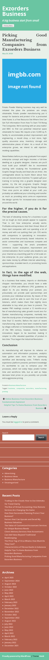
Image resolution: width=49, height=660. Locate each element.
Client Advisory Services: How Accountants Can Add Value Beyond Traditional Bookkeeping (24, 534)
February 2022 (11, 639)
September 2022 (12, 618)
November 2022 (12, 611)
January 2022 (10, 642)
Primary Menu (8, 26)
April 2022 (9, 633)
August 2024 (10, 584)
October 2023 (11, 587)
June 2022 (9, 627)
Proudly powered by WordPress (16, 656)
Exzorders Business (15, 11)
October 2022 (11, 614)
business (11, 388)
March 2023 (10, 599)
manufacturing (40, 388)
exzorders (30, 388)
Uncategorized (11, 482)
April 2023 (9, 596)
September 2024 (12, 581)
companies (20, 388)
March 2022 (10, 636)
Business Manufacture (17, 385)
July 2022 (8, 624)
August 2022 (10, 621)
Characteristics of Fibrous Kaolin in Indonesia (25, 547)
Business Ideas (11, 476)
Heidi (41, 656)
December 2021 (11, 645)
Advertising (10, 473)
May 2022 (9, 630)
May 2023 (9, 593)
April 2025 (9, 577)
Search (5, 433)
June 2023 (9, 590)
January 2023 (10, 605)
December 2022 (11, 608)
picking (5, 392)
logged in (17, 422)
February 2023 (11, 602)
